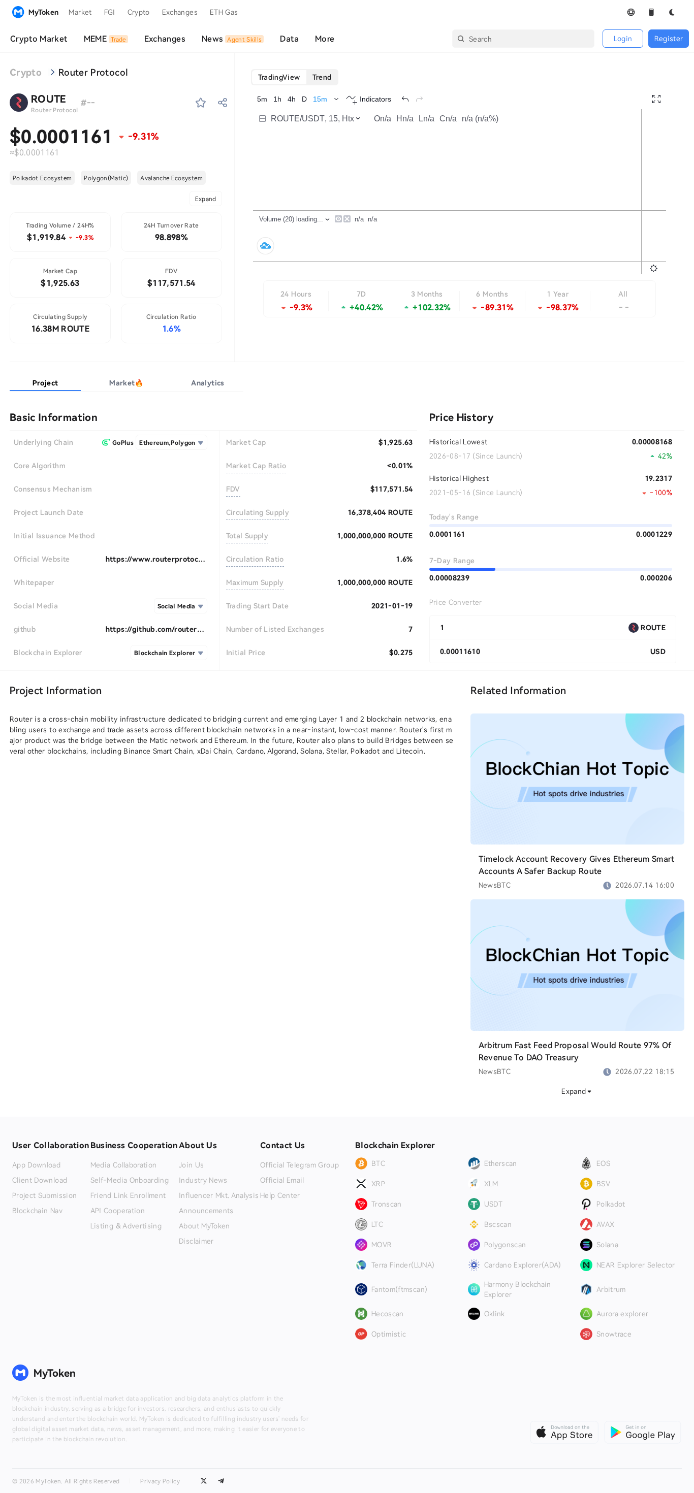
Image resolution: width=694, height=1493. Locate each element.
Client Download (39, 1180)
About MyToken (204, 1225)
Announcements (206, 1210)
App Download (36, 1165)
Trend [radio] (322, 77)
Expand (205, 198)
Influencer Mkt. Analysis (219, 1195)
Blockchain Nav (37, 1210)
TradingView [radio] (279, 77)
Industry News (203, 1180)
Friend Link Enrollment (128, 1195)
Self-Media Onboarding (129, 1180)
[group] (295, 77)
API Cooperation (117, 1210)
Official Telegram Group (299, 1165)
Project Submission (44, 1195)
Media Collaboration (123, 1165)
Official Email (282, 1180)
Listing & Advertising (126, 1225)
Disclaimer (196, 1241)
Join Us (191, 1165)
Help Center (280, 1195)
